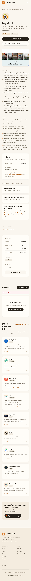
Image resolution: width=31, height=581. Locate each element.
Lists (3, 551)
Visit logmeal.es (15, 39)
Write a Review (22, 287)
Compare (4, 554)
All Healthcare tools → (9, 229)
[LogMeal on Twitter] (6, 267)
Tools (3, 548)
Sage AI (6, 215)
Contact (19, 551)
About (19, 548)
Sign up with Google (14, 516)
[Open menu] (27, 2)
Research (4, 559)
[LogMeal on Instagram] (9, 267)
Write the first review (15, 309)
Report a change (15, 272)
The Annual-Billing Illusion (16, 174)
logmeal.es (23, 248)
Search (4, 565)
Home (3, 9)
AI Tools (9, 9)
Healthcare (15, 9)
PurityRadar (7, 213)
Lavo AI (14, 213)
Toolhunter (10, 2)
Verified (4, 556)
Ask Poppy (20, 213)
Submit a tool (21, 554)
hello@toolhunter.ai (18, 575)
